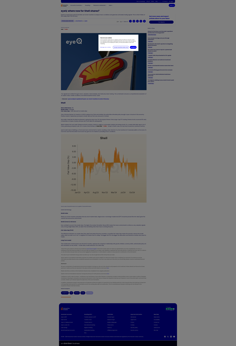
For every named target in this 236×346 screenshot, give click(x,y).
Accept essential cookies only (121, 47)
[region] (118, 43)
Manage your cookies (105, 47)
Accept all (133, 47)
